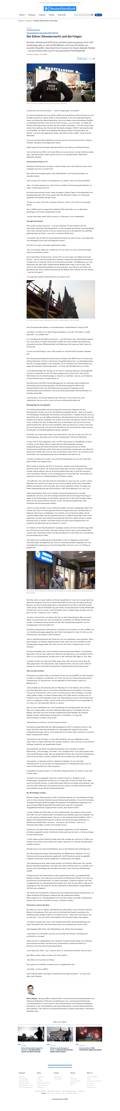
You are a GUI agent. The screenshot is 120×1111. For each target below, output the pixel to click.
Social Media (58, 1079)
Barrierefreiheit (91, 1087)
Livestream (40, 1076)
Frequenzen (40, 1087)
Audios (39, 1079)
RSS (72, 1085)
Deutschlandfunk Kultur (58, 2)
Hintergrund (28, 20)
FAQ (72, 1076)
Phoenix (57, 1093)
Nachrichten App (42, 1085)
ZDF (52, 1093)
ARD (48, 1093)
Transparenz (90, 1083)
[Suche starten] (92, 15)
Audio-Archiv (62, 14)
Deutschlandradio (44, 2)
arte (63, 1093)
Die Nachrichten (23, 1081)
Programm (42, 14)
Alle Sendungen (23, 1079)
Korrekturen (90, 1085)
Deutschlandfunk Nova (74, 2)
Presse (89, 1079)
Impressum (81, 1091)
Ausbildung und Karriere (94, 1081)
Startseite (20, 20)
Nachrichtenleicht (24, 1083)
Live (99, 15)
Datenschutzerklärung (54, 1091)
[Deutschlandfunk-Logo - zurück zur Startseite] (60, 8)
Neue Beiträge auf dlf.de (26, 1085)
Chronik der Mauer (71, 1093)
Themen (21, 14)
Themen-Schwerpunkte (25, 1087)
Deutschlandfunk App (43, 1083)
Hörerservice (57, 1076)
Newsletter (74, 1079)
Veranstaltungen (75, 1081)
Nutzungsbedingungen (70, 1091)
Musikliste (73, 1083)
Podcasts (51, 14)
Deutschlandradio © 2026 (60, 1099)
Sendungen (31, 14)
